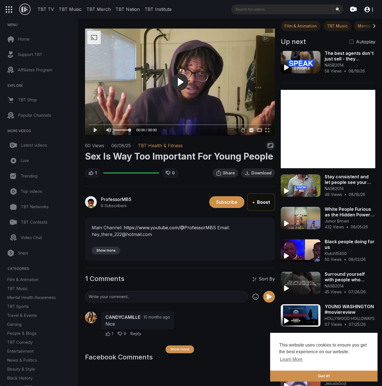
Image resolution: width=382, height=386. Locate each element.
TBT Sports (18, 306)
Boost (261, 202)
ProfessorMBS (116, 199)
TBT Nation (127, 9)
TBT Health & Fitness (160, 145)
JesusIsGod (335, 383)
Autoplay (365, 42)
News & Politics (22, 360)
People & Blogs (22, 333)
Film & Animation (23, 279)
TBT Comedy (20, 342)
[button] (368, 9)
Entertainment (20, 351)
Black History (19, 378)
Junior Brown (337, 221)
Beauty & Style (21, 369)
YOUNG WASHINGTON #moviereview (349, 309)
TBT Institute (158, 9)
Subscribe (226, 202)
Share (229, 172)
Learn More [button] (291, 359)
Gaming (14, 324)
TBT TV (45, 9)
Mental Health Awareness (31, 297)
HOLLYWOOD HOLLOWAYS (350, 318)
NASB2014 (334, 65)
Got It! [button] (324, 376)
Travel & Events (22, 315)
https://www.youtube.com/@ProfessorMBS (170, 227)
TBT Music (70, 9)
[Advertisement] (328, 129)
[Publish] (269, 297)
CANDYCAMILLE (123, 317)
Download (261, 172)
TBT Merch (98, 9)
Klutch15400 (336, 253)
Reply (135, 333)
